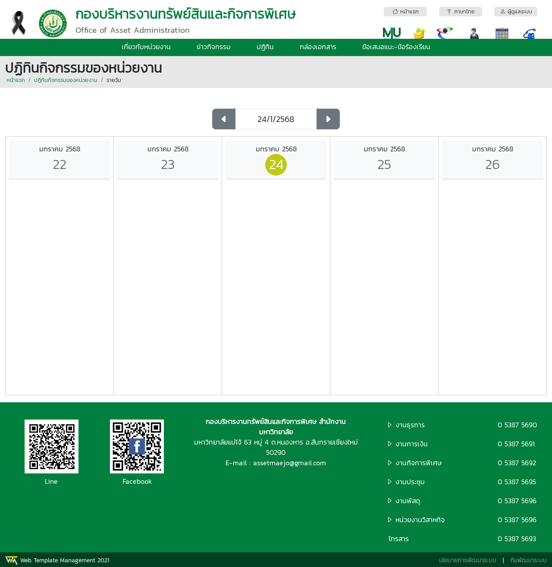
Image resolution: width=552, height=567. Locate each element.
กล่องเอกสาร (318, 46)
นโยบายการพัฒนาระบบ (467, 560)
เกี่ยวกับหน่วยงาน (146, 46)
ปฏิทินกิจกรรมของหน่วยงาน (65, 80)
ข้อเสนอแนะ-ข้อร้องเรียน (396, 46)
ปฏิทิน (265, 46)
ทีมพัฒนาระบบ (529, 560)
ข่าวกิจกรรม (214, 46)
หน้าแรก (15, 80)
